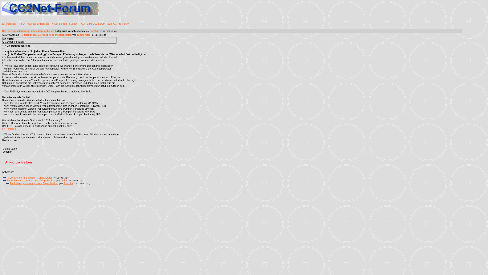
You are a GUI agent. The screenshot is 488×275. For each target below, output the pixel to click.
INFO (22, 23)
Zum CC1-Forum (96, 23)
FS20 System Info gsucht (21, 177)
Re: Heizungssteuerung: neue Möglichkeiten (28, 31)
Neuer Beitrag (59, 23)
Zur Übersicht (9, 23)
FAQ (82, 23)
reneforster (83, 34)
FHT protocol (9, 128)
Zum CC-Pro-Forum (118, 23)
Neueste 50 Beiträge (38, 23)
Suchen (73, 23)
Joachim (94, 31)
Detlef (63, 180)
